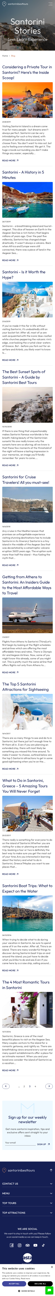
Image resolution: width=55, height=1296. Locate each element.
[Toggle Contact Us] (51, 1184)
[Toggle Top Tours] (51, 1203)
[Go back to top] (51, 1170)
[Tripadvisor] (27, 1245)
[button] (49, 1290)
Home (5, 55)
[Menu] (50, 4)
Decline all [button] (40, 1284)
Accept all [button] (14, 1284)
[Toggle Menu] (51, 1193)
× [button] (52, 1267)
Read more (25, 1278)
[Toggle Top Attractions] (51, 1213)
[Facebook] (11, 1245)
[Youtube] (35, 1245)
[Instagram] (19, 1245)
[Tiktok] (43, 1245)
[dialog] (27, 1280)
